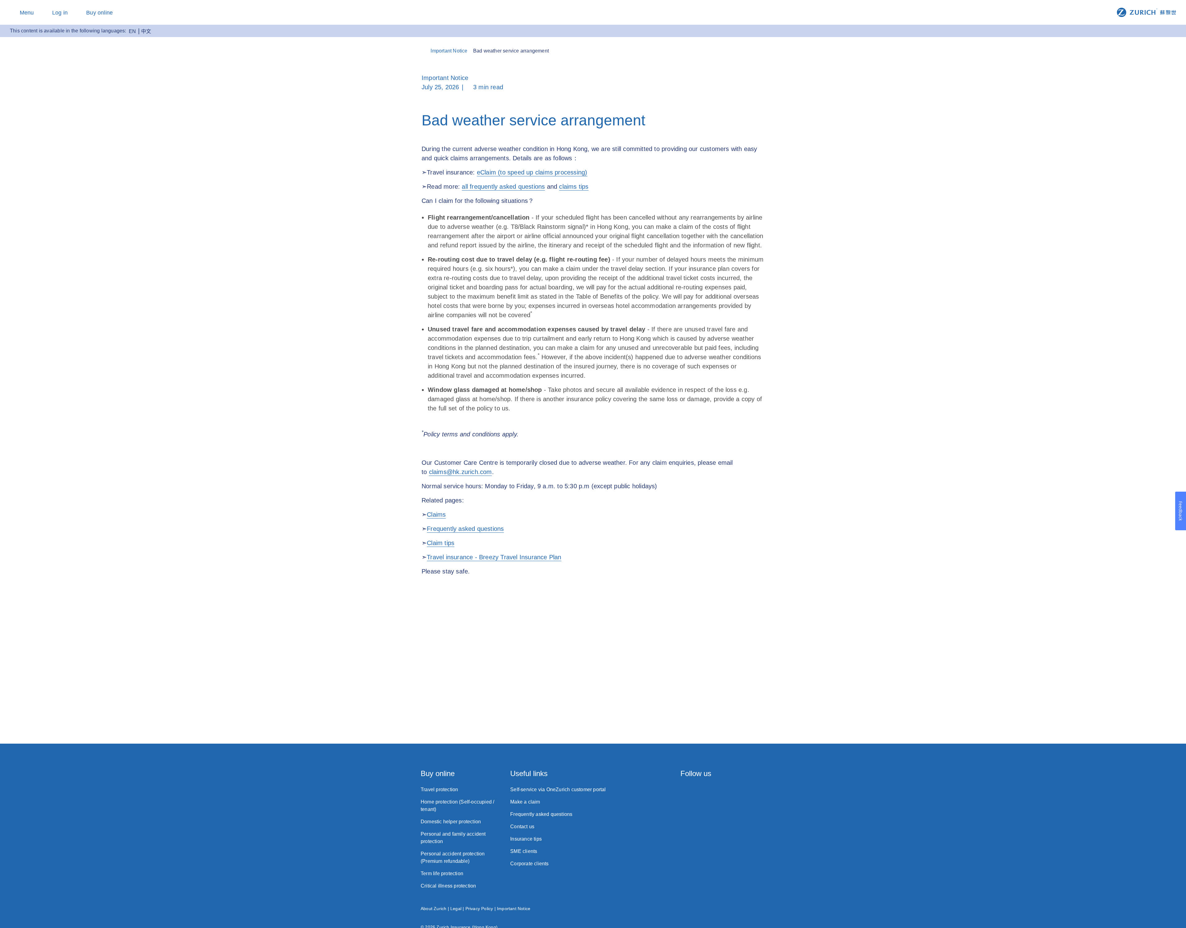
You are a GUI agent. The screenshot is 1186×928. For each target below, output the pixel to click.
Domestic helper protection (451, 821)
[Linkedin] (736, 791)
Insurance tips (526, 839)
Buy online (99, 12)
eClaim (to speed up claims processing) (532, 172)
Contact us (522, 826)
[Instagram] (683, 791)
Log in (60, 12)
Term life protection (442, 873)
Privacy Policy (479, 908)
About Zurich (433, 908)
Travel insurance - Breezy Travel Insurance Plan (494, 557)
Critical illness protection (448, 885)
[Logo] (1146, 12)
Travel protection (439, 789)
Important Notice (513, 908)
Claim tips (440, 543)
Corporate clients (529, 863)
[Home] (425, 50)
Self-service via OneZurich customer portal (558, 789)
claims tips (573, 186)
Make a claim (525, 801)
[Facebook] (710, 791)
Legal (455, 908)
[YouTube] (762, 791)
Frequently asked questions (465, 528)
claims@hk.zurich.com (460, 471)
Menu (27, 13)
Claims (436, 514)
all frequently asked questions (503, 186)
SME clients (523, 851)
